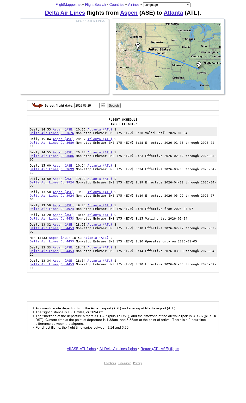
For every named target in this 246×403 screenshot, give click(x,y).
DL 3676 (67, 133)
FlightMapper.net (68, 4)
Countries (116, 4)
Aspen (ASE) (63, 129)
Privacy (137, 363)
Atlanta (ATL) (99, 129)
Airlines (134, 4)
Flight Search (95, 4)
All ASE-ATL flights (81, 349)
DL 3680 (67, 142)
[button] (103, 105)
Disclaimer (124, 363)
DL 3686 (67, 156)
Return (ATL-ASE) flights (160, 349)
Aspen (129, 12)
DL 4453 (67, 218)
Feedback (110, 363)
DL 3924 (67, 182)
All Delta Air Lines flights (118, 349)
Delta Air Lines (65, 12)
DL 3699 (67, 169)
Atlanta (173, 12)
